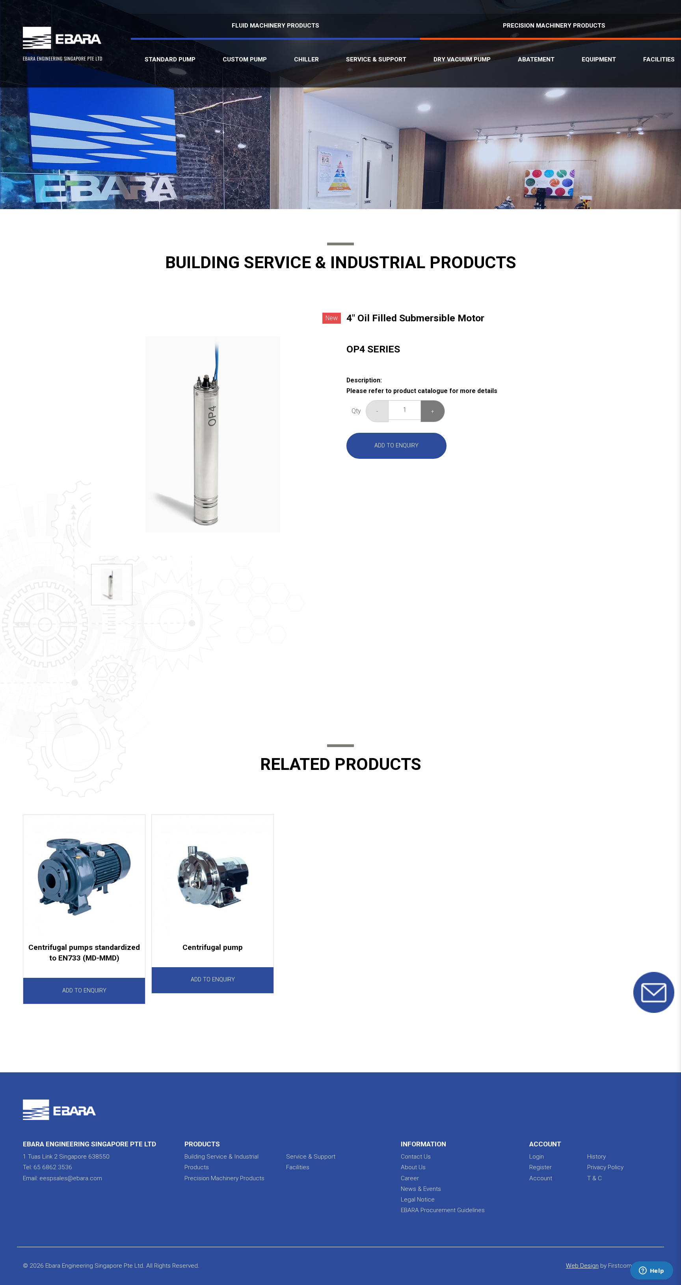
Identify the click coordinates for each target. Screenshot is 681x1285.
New (332, 318)
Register (540, 1167)
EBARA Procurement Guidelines (443, 1210)
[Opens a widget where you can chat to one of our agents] (651, 1271)
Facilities (297, 1167)
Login (536, 1156)
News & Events (421, 1188)
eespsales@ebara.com (70, 1178)
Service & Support (310, 1156)
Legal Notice (418, 1199)
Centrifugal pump (212, 947)
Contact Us (416, 1156)
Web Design (582, 1265)
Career (410, 1178)
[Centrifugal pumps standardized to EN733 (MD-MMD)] (84, 875)
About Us (413, 1167)
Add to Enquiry (396, 445)
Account (540, 1178)
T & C (594, 1178)
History (596, 1156)
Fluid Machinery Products (275, 25)
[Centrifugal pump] (213, 875)
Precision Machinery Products (224, 1178)
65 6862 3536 (52, 1167)
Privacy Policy (605, 1167)
